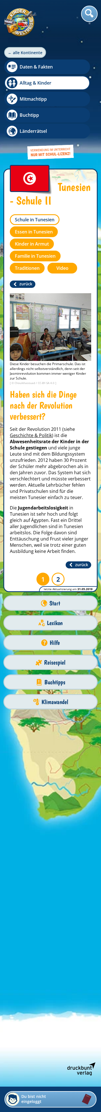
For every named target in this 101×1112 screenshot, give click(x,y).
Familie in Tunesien (35, 256)
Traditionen (27, 268)
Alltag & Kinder (35, 83)
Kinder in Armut (32, 244)
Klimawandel (55, 702)
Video (62, 268)
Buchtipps (54, 682)
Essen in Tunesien (34, 232)
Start (54, 603)
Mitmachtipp (33, 99)
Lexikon (55, 623)
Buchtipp (29, 115)
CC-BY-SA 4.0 (46, 383)
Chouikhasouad (25, 383)
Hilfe (55, 643)
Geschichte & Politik (31, 435)
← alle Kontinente (25, 52)
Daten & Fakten (36, 67)
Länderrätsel (33, 131)
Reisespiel (54, 662)
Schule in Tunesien (34, 220)
